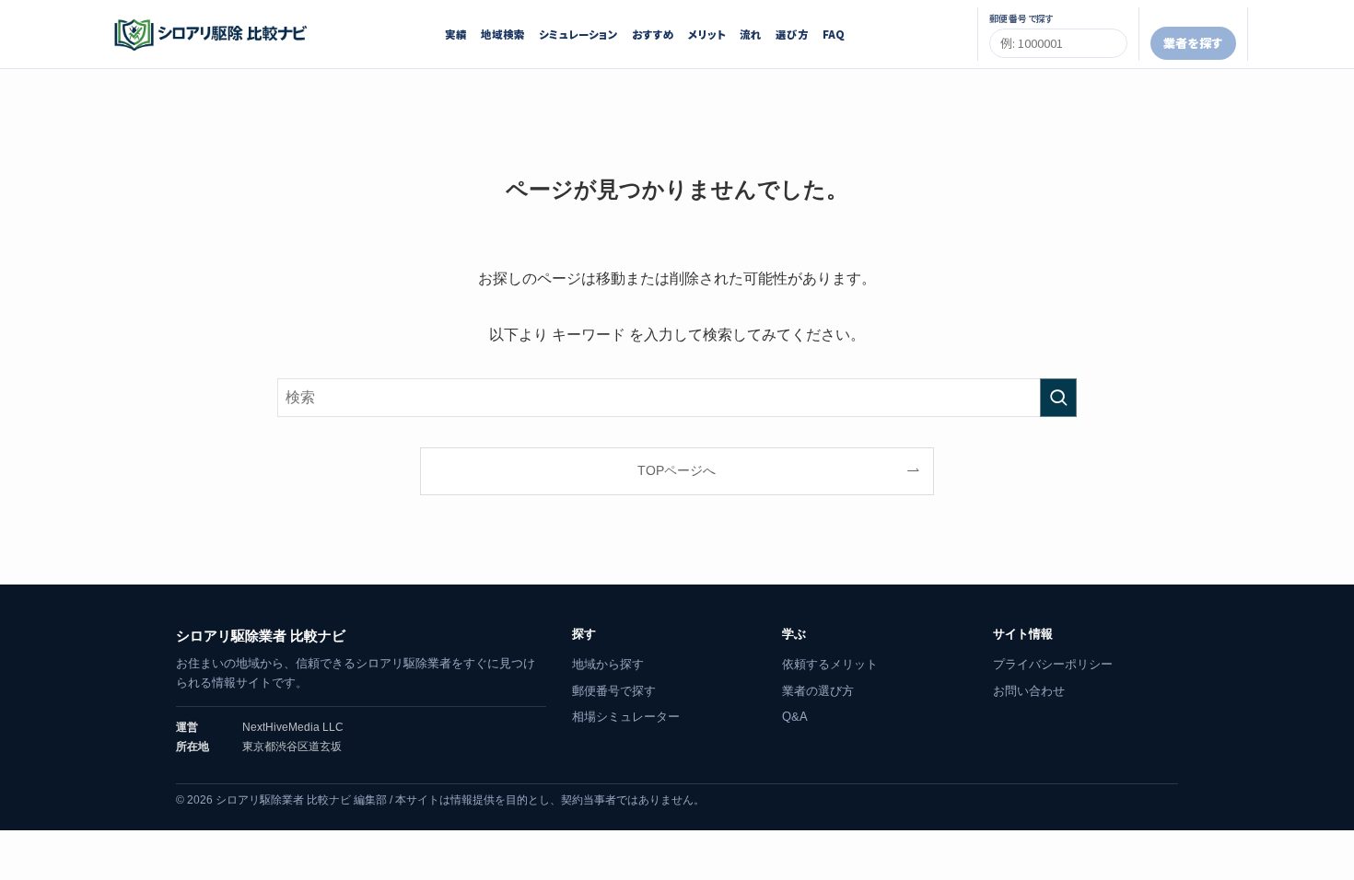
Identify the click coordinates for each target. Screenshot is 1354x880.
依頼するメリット (830, 664)
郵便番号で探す (614, 691)
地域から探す (608, 664)
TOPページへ (676, 470)
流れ (751, 34)
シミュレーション (578, 34)
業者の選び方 (818, 691)
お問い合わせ (1029, 691)
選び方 (792, 34)
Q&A (795, 717)
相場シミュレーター (626, 717)
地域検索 (503, 34)
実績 (456, 34)
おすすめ (653, 34)
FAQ (834, 34)
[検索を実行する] (1058, 397)
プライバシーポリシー (1053, 664)
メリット (707, 34)
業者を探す (1193, 43)
